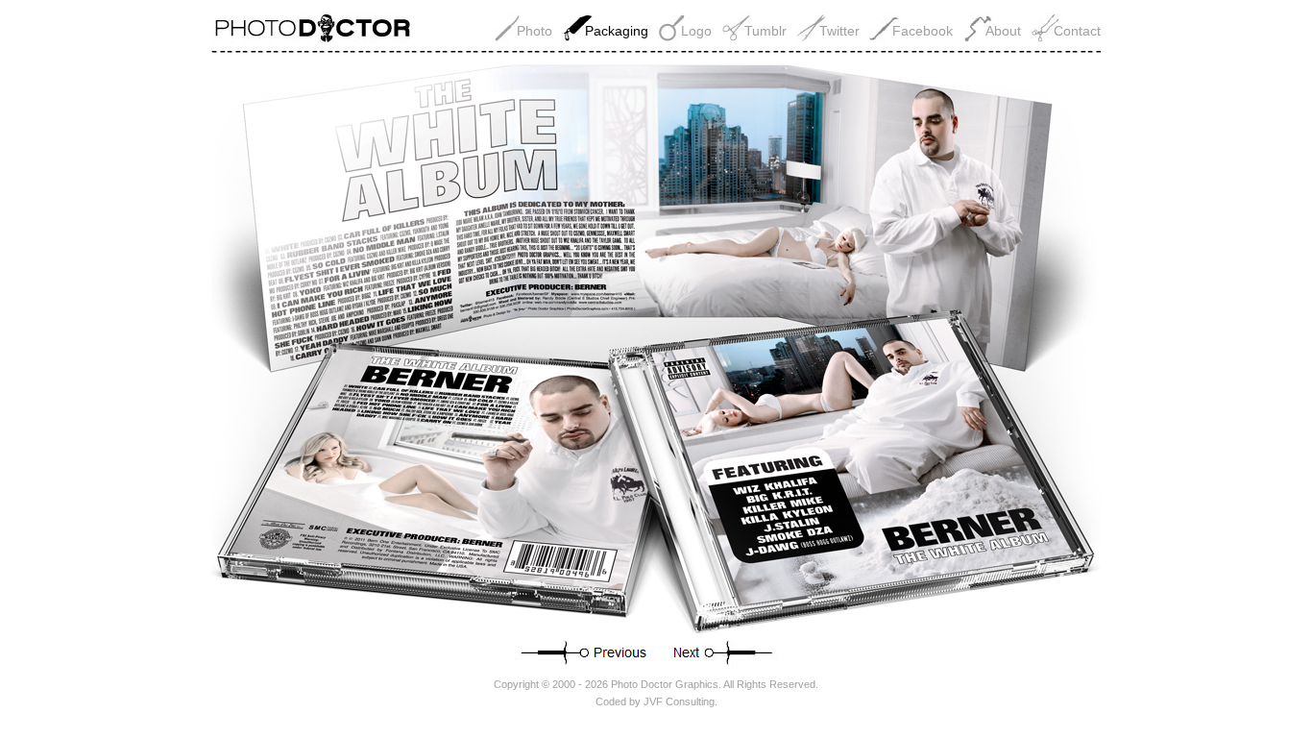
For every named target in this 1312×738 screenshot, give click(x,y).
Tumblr (765, 30)
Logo (696, 30)
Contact (1077, 30)
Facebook (922, 30)
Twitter (839, 30)
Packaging (616, 30)
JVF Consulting (679, 701)
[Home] (319, 38)
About (1003, 30)
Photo (534, 30)
